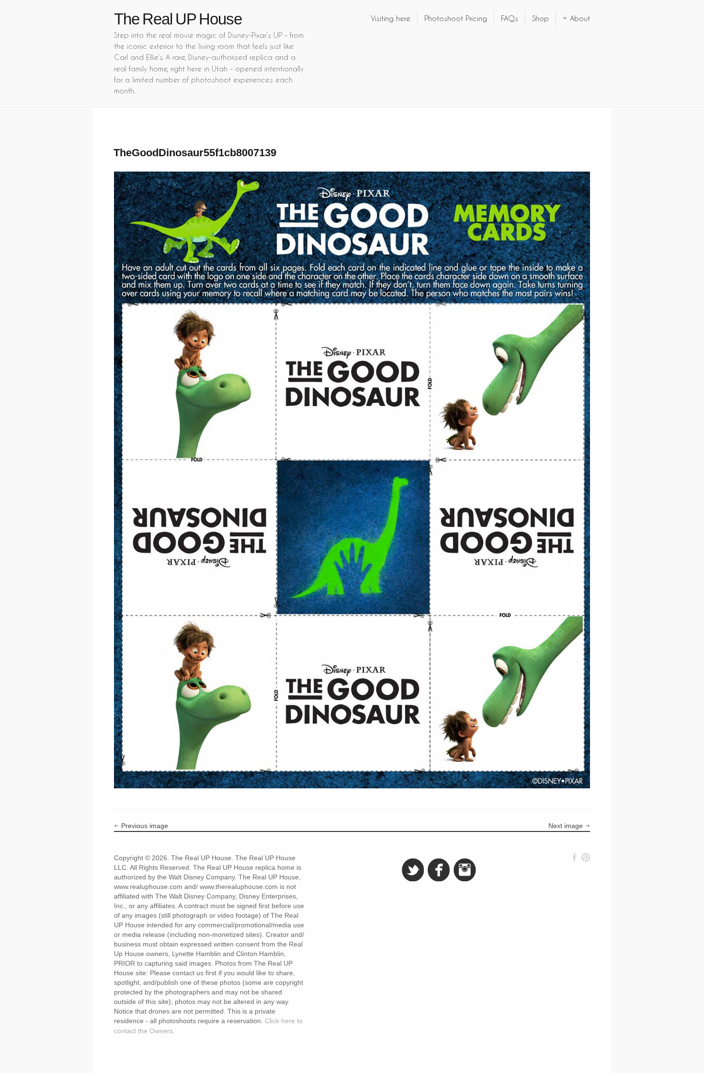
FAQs (509, 18)
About (580, 18)
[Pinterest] (585, 857)
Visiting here (390, 18)
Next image (565, 826)
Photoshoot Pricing (455, 18)
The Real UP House (178, 19)
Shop (540, 18)
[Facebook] (575, 857)
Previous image (144, 826)
